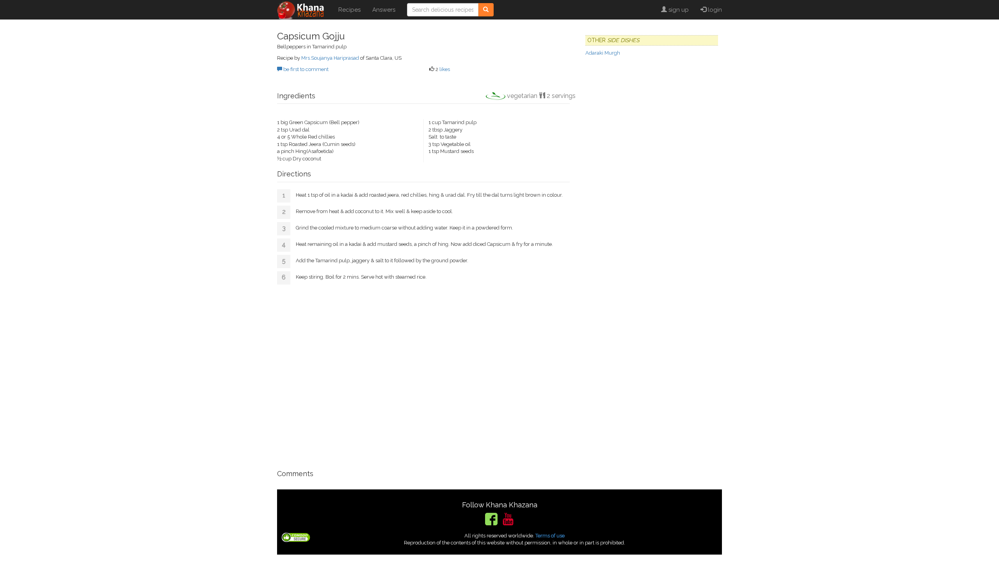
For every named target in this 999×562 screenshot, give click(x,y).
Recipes (349, 9)
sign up (678, 9)
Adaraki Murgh (602, 53)
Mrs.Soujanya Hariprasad (330, 58)
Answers (383, 9)
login (714, 9)
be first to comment (305, 69)
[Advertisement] (423, 374)
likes (444, 69)
